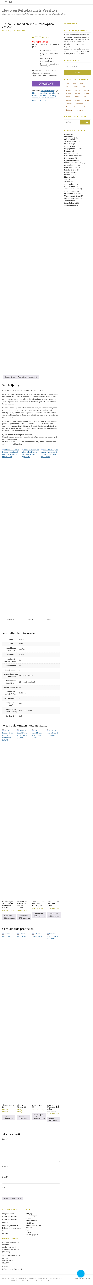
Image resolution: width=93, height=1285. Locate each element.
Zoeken (77, 72)
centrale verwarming (47, 93)
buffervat (80, 110)
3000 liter (68, 100)
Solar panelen (69, 186)
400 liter (77, 90)
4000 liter (77, 100)
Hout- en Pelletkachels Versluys (29, 10)
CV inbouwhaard (47, 91)
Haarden (67, 151)
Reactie (5, 1139)
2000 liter (68, 96)
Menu (8, 2)
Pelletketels (68, 175)
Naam (5, 1167)
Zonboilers (68, 201)
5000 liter (86, 100)
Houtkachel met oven (72, 156)
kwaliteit (35, 100)
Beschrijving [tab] (10, 377)
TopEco (43, 100)
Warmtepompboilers (72, 198)
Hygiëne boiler (70, 160)
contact (79, 49)
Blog (27, 1230)
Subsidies (29, 1218)
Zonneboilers (69, 205)
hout (44, 98)
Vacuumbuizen (70, 191)
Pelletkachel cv (70, 170)
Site (3, 1187)
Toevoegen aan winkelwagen (46, 84)
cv (57, 93)
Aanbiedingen (31, 1216)
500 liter (86, 90)
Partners (29, 1232)
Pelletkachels (69, 172)
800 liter (68, 93)
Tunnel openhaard (71, 189)
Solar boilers (69, 184)
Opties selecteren (8, 1117)
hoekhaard (47, 95)
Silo (65, 179)
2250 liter (77, 96)
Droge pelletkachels (72, 149)
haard (34, 95)
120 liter (68, 87)
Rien (7, 30)
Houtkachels (69, 158)
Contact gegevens (32, 1235)
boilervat (85, 107)
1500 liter (86, 93)
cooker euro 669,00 (9, 1216)
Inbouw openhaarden (73, 163)
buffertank (69, 110)
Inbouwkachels (70, 165)
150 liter (76, 87)
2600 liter (86, 96)
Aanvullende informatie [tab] (28, 377)
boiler (76, 107)
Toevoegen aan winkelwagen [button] (9, 916)
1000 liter (77, 93)
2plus (67, 83)
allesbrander (79, 103)
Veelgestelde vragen (33, 1225)
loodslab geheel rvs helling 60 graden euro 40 (11, 1228)
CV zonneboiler (70, 146)
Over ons (29, 1228)
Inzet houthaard (70, 167)
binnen (35, 93)
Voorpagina (30, 1213)
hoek (40, 95)
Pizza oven (68, 177)
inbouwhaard (52, 98)
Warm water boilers (72, 196)
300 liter (68, 90)
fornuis (5, 1233)
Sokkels (67, 182)
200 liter (85, 87)
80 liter (81, 83)
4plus (74, 83)
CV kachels (68, 144)
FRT (89, 1278)
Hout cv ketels (69, 153)
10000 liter (69, 103)
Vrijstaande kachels (72, 194)
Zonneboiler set (70, 203)
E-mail (5, 1177)
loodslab (5, 1223)
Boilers (67, 134)
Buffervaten (69, 137)
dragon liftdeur (8, 1213)
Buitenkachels (70, 139)
